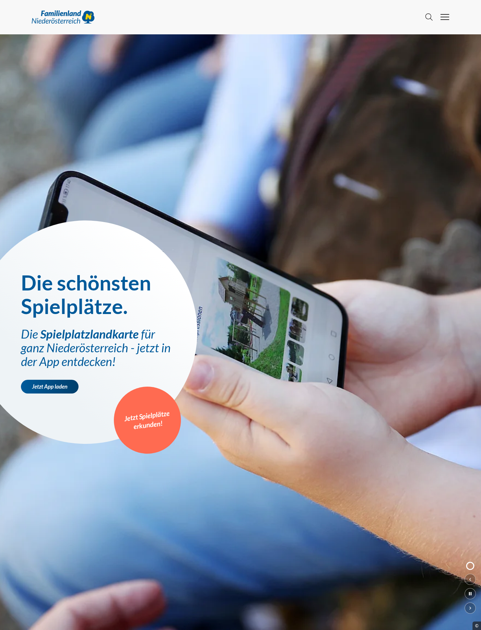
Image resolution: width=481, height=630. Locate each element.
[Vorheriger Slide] (470, 579)
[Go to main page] (225, 17)
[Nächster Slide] (470, 608)
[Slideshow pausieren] (470, 593)
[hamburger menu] (444, 17)
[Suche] (429, 17)
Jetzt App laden (49, 386)
